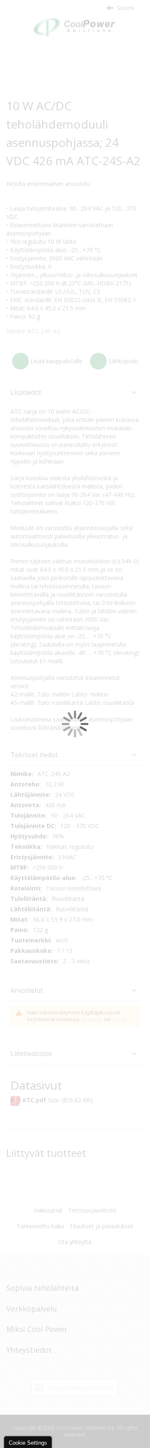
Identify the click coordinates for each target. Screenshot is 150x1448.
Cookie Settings (28, 1443)
